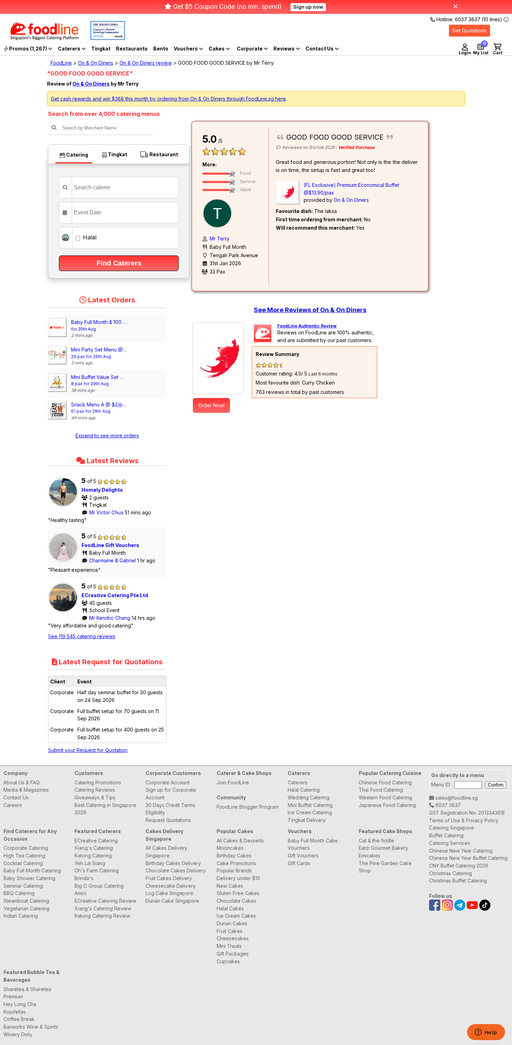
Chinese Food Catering (385, 782)
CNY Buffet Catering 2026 (458, 866)
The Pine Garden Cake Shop (385, 867)
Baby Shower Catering (29, 878)
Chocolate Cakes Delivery (176, 870)
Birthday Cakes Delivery (173, 863)
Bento (160, 49)
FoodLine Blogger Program (248, 807)
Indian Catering (20, 916)
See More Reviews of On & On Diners (310, 310)
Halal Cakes (230, 908)
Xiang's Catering (94, 848)
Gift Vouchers (303, 855)
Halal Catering (304, 790)
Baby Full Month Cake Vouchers (313, 844)
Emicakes (369, 855)
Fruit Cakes (229, 931)
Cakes (217, 49)
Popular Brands (234, 870)
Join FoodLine (233, 782)
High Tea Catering (24, 855)
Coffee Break (18, 1019)
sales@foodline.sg (456, 798)
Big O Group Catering (99, 886)
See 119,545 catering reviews (81, 636)
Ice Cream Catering (310, 812)
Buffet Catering (446, 835)
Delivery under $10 (238, 878)
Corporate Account (167, 782)
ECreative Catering (96, 841)
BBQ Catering (18, 893)
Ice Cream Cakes (236, 916)
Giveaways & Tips (95, 797)
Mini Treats (229, 946)
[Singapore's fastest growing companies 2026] (102, 38)
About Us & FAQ (21, 782)
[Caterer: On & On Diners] (218, 358)
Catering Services (449, 843)
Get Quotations (469, 30)
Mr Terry (220, 239)
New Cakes (230, 886)
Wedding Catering (308, 797)
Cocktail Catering (23, 863)
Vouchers (186, 49)
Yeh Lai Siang (90, 863)
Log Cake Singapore (169, 893)
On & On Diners (95, 63)
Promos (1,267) (28, 49)
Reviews (284, 49)
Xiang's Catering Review (103, 908)
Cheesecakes (233, 938)
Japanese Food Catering (387, 805)
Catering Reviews (95, 790)
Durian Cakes (232, 923)
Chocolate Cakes (236, 901)
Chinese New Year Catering (460, 851)
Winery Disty (17, 1034)
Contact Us (16, 797)
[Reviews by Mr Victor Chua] (65, 507)
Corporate (250, 49)
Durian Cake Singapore (172, 901)
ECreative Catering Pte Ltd (115, 595)
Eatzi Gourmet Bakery (383, 848)
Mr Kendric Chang (110, 618)
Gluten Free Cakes (238, 893)
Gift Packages (233, 954)
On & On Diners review (145, 63)
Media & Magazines (26, 790)
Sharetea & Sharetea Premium (27, 993)
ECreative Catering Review (105, 901)
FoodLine (61, 63)
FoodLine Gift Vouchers (110, 545)
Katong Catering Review (102, 916)
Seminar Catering (23, 886)
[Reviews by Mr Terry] (219, 213)
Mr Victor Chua (107, 512)
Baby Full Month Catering (32, 870)
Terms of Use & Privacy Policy (463, 820)
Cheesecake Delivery (171, 886)
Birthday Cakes (234, 855)
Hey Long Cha (19, 1004)
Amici (80, 893)
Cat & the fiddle (376, 841)
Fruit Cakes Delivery (169, 878)
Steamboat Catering (26, 901)
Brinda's (84, 878)
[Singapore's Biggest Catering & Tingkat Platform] (39, 38)
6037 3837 (447, 805)
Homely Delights (102, 490)
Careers (12, 805)
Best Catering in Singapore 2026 (105, 809)
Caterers (70, 49)
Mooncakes (230, 848)
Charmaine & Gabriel (113, 560)
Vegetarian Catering (26, 908)
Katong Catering (93, 855)
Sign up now (308, 7)
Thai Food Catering (381, 790)
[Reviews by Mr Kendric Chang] (65, 612)
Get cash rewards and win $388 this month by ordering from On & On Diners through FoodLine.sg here (168, 99)
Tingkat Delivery (307, 820)
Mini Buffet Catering (310, 805)
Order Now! (211, 405)
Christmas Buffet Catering (458, 881)
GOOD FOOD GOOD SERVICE (334, 137)
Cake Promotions (236, 863)
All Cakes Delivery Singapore (166, 851)
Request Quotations (168, 820)
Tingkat (100, 49)
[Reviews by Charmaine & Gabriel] (65, 562)
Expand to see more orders (107, 435)
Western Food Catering (385, 797)
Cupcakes (228, 961)
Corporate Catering (25, 848)
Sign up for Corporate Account (171, 793)
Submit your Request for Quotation (87, 750)
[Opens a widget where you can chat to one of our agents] (486, 1033)
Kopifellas (14, 1012)
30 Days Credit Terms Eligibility (170, 809)
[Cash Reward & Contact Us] (322, 48)
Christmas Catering (450, 873)
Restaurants (132, 49)
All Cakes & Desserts (240, 841)
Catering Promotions (98, 782)
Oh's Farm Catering (97, 870)
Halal (88, 237)
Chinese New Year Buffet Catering (468, 858)
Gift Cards (299, 863)
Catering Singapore (451, 828)
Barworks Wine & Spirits (30, 1027)
